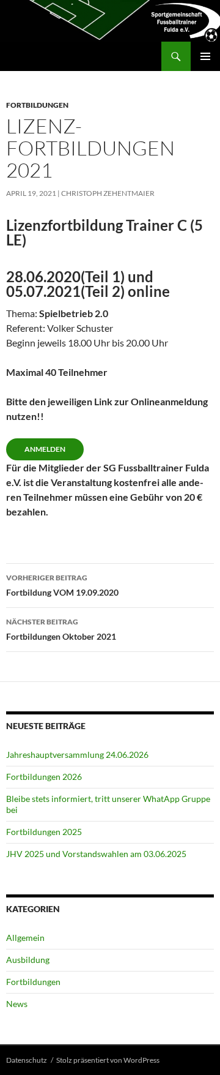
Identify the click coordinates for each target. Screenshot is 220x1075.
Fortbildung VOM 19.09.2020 (62, 585)
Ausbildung (28, 959)
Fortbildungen (37, 105)
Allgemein (25, 937)
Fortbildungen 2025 (44, 831)
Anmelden (44, 449)
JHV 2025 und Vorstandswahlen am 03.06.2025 (96, 853)
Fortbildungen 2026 (44, 776)
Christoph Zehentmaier (108, 193)
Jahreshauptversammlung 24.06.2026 (77, 754)
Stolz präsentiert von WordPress (108, 1060)
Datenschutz (26, 1060)
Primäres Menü (205, 56)
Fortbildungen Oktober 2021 (61, 629)
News (17, 1003)
